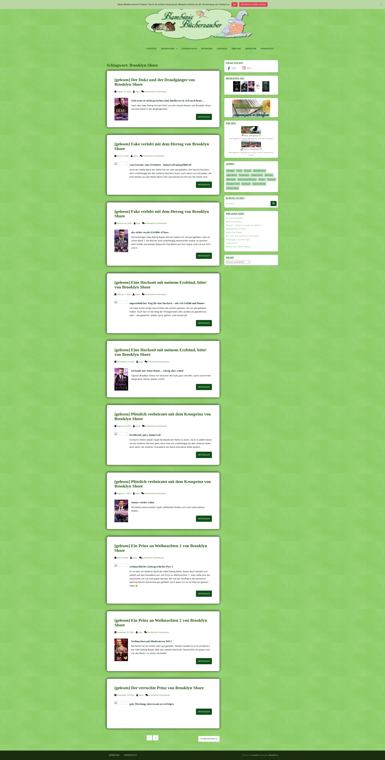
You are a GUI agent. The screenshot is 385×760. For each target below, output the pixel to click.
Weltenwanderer (234, 221)
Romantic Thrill (233, 183)
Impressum (250, 48)
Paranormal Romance (247, 179)
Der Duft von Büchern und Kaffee (242, 235)
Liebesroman (256, 175)
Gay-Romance (259, 170)
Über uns (236, 48)
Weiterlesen (204, 117)
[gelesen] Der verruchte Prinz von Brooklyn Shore (159, 687)
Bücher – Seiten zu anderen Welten (243, 225)
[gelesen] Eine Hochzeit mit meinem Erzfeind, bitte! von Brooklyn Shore (160, 284)
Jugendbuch (232, 175)
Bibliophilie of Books (236, 228)
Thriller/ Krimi (232, 188)
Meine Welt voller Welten (238, 246)
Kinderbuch (244, 175)
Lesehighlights (189, 48)
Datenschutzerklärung (253, 4)
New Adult (231, 179)
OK (234, 4)
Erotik (239, 170)
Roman (262, 179)
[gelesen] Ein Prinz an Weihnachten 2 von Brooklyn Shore (160, 548)
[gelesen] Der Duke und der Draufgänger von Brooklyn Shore (154, 82)
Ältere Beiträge (208, 738)
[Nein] (381, 4)
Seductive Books (234, 232)
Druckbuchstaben (235, 218)
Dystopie (230, 170)
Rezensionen (167, 48)
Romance (271, 179)
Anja (137, 91)
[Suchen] (274, 203)
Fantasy (247, 170)
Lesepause (222, 48)
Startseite (151, 48)
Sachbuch (246, 183)
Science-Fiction (259, 183)
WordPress (273, 755)
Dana (135, 156)
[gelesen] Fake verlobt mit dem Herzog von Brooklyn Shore (161, 146)
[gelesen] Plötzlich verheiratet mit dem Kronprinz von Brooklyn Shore (162, 416)
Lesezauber (231, 243)
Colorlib (255, 755)
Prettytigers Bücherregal (238, 239)
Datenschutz (267, 48)
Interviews (207, 48)
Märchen (269, 175)
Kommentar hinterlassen (155, 91)
